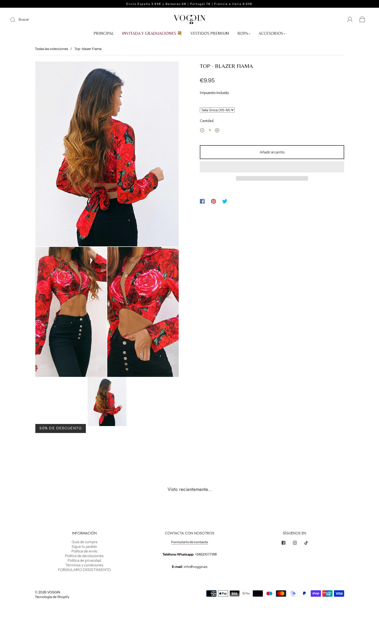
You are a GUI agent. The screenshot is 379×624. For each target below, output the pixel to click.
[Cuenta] (350, 19)
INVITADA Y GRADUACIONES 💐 (152, 33)
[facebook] (283, 542)
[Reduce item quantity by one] (202, 130)
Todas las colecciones (51, 49)
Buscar (24, 19)
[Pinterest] (213, 201)
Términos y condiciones (84, 565)
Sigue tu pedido (84, 546)
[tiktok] (306, 542)
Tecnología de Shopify (52, 597)
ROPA (242, 33)
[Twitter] (224, 201)
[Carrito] (362, 19)
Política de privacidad (84, 560)
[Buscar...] (217, 110)
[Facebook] (202, 201)
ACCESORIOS (271, 33)
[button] (272, 166)
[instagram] (294, 542)
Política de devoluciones (84, 555)
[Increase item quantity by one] (217, 130)
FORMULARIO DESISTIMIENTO (84, 569)
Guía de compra (84, 542)
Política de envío (84, 551)
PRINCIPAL (104, 33)
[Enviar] (16, 19)
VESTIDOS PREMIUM (210, 33)
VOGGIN (53, 592)
